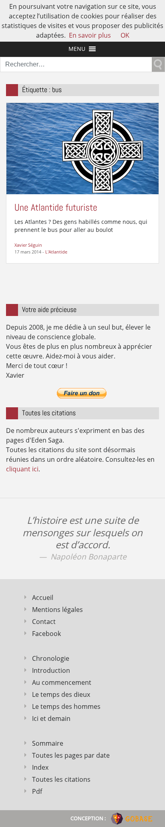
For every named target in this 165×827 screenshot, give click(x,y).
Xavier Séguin (28, 245)
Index (40, 767)
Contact (44, 621)
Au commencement (61, 682)
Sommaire (47, 743)
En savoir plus (90, 35)
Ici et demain (51, 718)
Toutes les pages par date (71, 755)
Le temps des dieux (61, 694)
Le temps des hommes (66, 706)
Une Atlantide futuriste (55, 207)
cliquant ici (22, 469)
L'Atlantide (56, 252)
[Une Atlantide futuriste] (82, 148)
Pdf (37, 791)
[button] (76, 49)
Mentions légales (57, 609)
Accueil (42, 597)
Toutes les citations (61, 779)
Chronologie (50, 658)
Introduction (51, 670)
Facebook (46, 633)
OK (125, 35)
